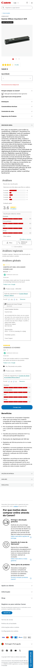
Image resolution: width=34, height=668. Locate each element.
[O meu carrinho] (27, 2)
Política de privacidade (8, 623)
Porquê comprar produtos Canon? (19, 578)
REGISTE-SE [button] (7, 612)
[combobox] (17, 7)
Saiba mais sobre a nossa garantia (19, 559)
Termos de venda (7, 620)
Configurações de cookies (9, 631)
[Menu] (32, 2)
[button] (13, 59)
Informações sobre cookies (10, 627)
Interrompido (6, 13)
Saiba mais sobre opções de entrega (20, 537)
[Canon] (6, 3)
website (16, 506)
